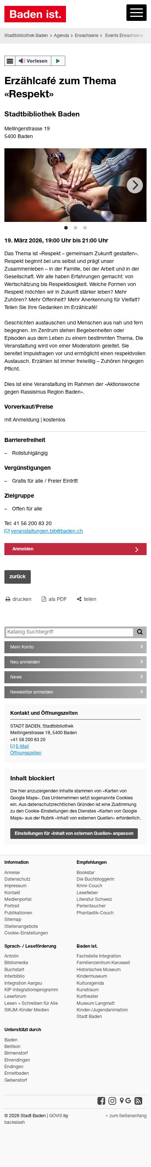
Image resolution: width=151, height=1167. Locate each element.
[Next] (135, 185)
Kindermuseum (92, 976)
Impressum (15, 886)
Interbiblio (14, 976)
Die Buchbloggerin (95, 879)
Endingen (13, 1067)
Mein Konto (22, 647)
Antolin (11, 956)
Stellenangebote (21, 927)
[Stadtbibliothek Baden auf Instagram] (112, 1101)
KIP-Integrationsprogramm (31, 990)
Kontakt (12, 893)
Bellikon (12, 1047)
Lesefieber (87, 893)
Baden (11, 1040)
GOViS (55, 1116)
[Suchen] (140, 632)
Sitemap (12, 920)
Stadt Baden (89, 1017)
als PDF (57, 599)
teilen (89, 599)
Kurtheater (87, 997)
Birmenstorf (16, 1053)
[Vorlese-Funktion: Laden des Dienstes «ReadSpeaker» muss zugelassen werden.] (34, 61)
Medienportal (18, 899)
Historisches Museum (99, 970)
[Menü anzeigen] (136, 12)
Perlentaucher (91, 906)
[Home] (35, 14)
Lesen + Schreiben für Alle (31, 1003)
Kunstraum (88, 990)
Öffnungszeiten (25, 753)
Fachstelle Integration (99, 956)
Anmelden (22, 549)
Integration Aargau (23, 983)
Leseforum (15, 997)
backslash (14, 1122)
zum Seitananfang (127, 1116)
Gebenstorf (15, 1080)
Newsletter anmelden (32, 692)
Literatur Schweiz (94, 899)
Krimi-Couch (89, 886)
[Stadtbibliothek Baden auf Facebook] (101, 1101)
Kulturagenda (90, 983)
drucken (21, 599)
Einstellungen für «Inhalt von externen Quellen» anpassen (74, 834)
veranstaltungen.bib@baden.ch (47, 531)
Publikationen (18, 913)
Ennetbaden (16, 1073)
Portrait (11, 906)
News (16, 677)
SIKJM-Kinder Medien (26, 1010)
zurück (18, 577)
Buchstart (14, 970)
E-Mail (22, 746)
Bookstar (86, 873)
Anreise (12, 873)
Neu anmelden (25, 662)
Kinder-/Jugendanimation (102, 1010)
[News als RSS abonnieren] (138, 1101)
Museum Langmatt (96, 1003)
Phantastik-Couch (95, 913)
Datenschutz (17, 879)
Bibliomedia (16, 963)
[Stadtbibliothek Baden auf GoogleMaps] (125, 1101)
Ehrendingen (17, 1060)
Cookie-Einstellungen (26, 933)
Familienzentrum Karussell (103, 963)
